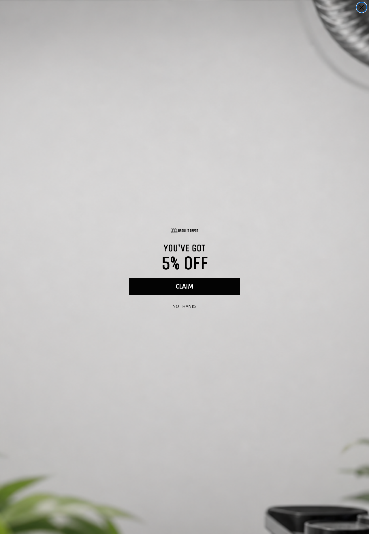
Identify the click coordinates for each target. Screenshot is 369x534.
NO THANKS (184, 305)
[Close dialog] (362, 7)
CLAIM (184, 286)
